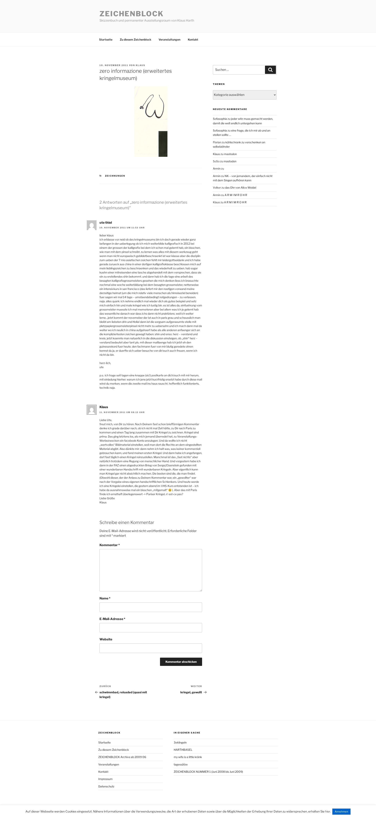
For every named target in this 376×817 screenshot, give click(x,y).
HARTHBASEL (183, 749)
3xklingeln (180, 742)
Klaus (140, 65)
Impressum (105, 779)
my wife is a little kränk (188, 757)
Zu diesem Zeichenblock (135, 39)
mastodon (230, 154)
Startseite (105, 39)
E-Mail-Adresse (112, 619)
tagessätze (181, 764)
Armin (217, 168)
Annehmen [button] (341, 811)
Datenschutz (106, 786)
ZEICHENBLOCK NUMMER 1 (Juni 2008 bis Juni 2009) (208, 771)
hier (327, 811)
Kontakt (193, 39)
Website (105, 639)
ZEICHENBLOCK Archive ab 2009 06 (122, 757)
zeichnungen (115, 175)
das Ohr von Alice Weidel (240, 187)
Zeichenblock (131, 13)
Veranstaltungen (169, 39)
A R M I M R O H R (236, 195)
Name (104, 598)
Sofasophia (220, 118)
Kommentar (109, 545)
